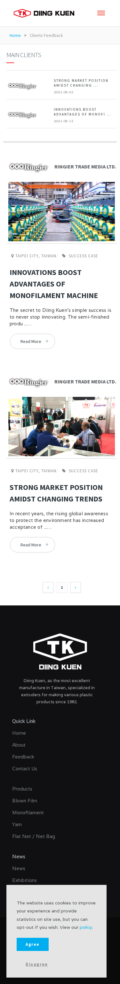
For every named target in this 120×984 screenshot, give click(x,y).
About (19, 745)
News (18, 868)
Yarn (17, 824)
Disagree (37, 964)
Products (22, 789)
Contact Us (24, 769)
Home (15, 35)
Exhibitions (24, 880)
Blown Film (24, 801)
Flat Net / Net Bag (33, 836)
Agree (33, 944)
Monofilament (28, 812)
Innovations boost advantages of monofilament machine (54, 283)
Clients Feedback (46, 35)
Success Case (83, 256)
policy (86, 927)
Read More (30, 341)
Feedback (23, 757)
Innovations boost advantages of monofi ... (82, 111)
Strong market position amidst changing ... (81, 83)
